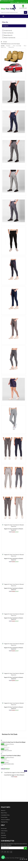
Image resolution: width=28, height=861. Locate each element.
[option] (14, 786)
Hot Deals (5, 41)
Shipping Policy (4, 821)
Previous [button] (24, 771)
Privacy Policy (4, 817)
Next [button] (26, 771)
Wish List (3, 833)
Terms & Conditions (5, 819)
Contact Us (3, 837)
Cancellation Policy (5, 815)
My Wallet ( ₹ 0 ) (23, 2)
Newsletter (3, 835)
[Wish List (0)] (18, 2)
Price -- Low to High (17, 45)
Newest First (11, 47)
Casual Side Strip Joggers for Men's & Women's (14, 775)
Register (12, 2)
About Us (3, 810)
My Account (4, 828)
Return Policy (4, 812)
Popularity (8, 45)
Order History (4, 830)
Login (16, 2)
